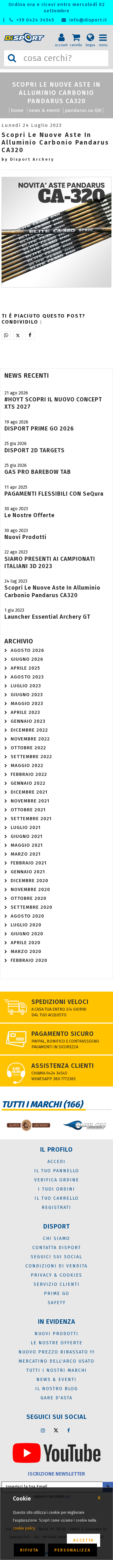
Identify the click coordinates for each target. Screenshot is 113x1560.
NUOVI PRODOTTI (56, 1333)
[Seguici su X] (56, 1430)
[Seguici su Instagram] (43, 1430)
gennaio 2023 (28, 721)
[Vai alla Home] (25, 38)
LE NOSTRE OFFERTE (57, 1343)
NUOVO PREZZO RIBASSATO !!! (57, 1352)
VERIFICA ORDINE (56, 1180)
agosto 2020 (27, 916)
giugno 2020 (27, 934)
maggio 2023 (27, 703)
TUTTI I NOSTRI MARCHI (56, 1370)
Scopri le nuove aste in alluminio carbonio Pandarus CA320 (52, 591)
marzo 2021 (25, 854)
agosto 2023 (27, 677)
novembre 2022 (30, 739)
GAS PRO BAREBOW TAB (37, 471)
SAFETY (57, 1302)
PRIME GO (56, 1293)
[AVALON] (84, 1125)
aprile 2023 (25, 712)
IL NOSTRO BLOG (56, 1388)
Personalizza (72, 1550)
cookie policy (24, 1528)
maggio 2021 (27, 845)
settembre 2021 (31, 818)
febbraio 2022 (29, 774)
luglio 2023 (26, 686)
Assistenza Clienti (62, 1065)
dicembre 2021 (29, 792)
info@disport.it (87, 20)
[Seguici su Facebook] (69, 1430)
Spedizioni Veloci (60, 1002)
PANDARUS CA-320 (83, 110)
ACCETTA (83, 1540)
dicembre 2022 (29, 730)
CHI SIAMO (56, 1238)
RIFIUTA (29, 1550)
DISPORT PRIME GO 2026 (39, 428)
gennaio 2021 (28, 872)
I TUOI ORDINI (56, 1189)
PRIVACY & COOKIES (56, 1275)
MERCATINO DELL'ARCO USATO (56, 1361)
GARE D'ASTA (56, 1398)
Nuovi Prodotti (25, 537)
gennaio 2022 (28, 783)
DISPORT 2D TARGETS (34, 450)
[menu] (105, 32)
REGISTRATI (56, 1207)
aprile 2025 (25, 668)
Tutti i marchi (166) (42, 1104)
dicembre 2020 (29, 880)
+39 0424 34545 (34, 20)
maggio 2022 (27, 765)
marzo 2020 (26, 951)
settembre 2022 (31, 756)
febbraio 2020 (29, 960)
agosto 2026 (27, 650)
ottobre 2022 (28, 748)
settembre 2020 (31, 907)
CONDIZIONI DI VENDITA (56, 1266)
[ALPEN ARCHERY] (28, 1125)
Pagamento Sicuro (62, 1033)
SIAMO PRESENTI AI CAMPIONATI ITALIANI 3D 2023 (49, 562)
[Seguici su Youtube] (56, 1452)
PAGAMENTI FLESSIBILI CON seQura (54, 493)
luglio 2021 (25, 827)
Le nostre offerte (29, 515)
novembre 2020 (30, 889)
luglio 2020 (26, 925)
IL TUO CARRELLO (57, 1198)
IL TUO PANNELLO (56, 1170)
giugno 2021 (26, 836)
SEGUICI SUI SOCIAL (56, 1257)
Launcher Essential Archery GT (47, 616)
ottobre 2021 (28, 810)
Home (17, 110)
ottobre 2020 (28, 898)
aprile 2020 (25, 942)
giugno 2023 (27, 694)
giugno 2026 (27, 659)
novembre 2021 (30, 801)
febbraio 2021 (28, 863)
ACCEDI (56, 1161)
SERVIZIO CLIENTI (57, 1284)
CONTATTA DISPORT (56, 1247)
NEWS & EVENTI (44, 110)
